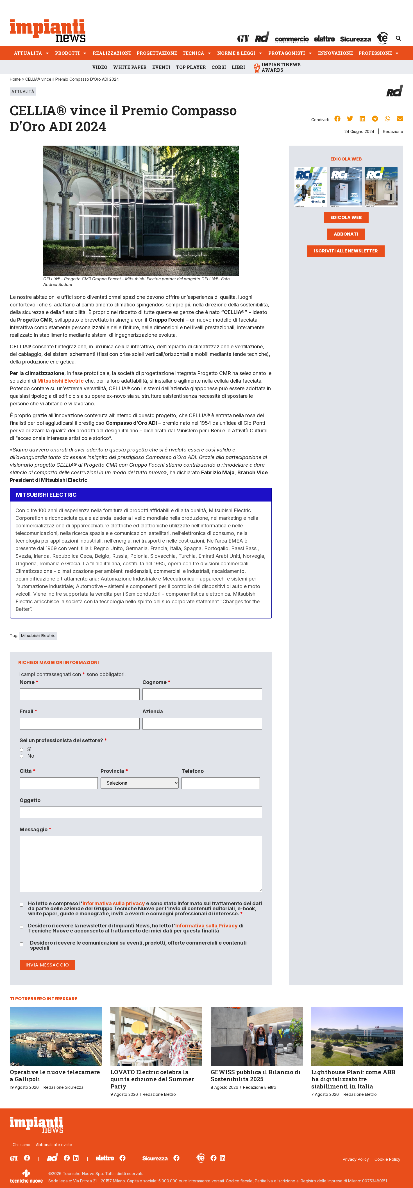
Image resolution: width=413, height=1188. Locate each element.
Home (15, 79)
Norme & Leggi (236, 53)
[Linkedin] (76, 1158)
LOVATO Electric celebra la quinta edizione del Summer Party (152, 1079)
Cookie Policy (387, 1159)
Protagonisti (286, 53)
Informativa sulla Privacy (206, 926)
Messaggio (35, 829)
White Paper (130, 67)
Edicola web (346, 217)
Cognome (156, 682)
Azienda (152, 711)
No (30, 755)
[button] (398, 38)
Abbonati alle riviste (54, 1144)
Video (99, 67)
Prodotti (67, 53)
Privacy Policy (356, 1159)
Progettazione (157, 53)
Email (28, 711)
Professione (375, 53)
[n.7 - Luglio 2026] (310, 188)
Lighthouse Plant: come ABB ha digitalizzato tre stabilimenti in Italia (353, 1079)
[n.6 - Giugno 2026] (346, 188)
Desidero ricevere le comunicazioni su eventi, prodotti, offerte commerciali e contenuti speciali (138, 945)
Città (28, 771)
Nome (29, 682)
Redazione (393, 131)
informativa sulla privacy (114, 903)
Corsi (219, 67)
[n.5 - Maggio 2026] (381, 188)
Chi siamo (21, 1144)
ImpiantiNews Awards (281, 67)
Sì (29, 749)
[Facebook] (27, 1158)
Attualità (28, 53)
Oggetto (30, 800)
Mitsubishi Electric (38, 635)
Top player (191, 67)
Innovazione (335, 53)
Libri (238, 67)
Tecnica (193, 53)
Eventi (161, 67)
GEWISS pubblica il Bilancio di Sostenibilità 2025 (256, 1075)
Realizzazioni (112, 53)
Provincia (114, 771)
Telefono (192, 771)
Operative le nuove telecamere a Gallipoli (55, 1075)
